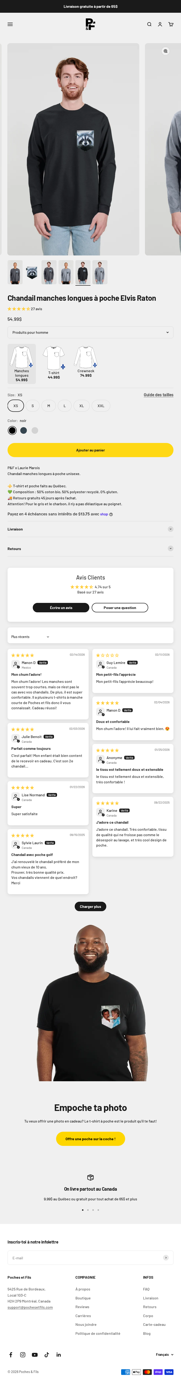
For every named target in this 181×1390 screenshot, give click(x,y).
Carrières (83, 1315)
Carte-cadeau (154, 1324)
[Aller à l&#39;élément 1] (15, 273)
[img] (22, 655)
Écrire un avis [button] (61, 607)
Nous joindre (86, 1324)
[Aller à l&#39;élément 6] (99, 273)
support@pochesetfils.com (30, 1307)
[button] (19, 308)
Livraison (150, 1298)
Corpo (148, 1315)
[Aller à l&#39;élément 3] (49, 273)
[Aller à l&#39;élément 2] (32, 273)
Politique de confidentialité (97, 1333)
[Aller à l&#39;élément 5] (82, 273)
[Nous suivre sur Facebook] (11, 1355)
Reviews (82, 1306)
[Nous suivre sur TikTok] (47, 1355)
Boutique (83, 1298)
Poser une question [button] (120, 607)
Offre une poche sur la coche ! (91, 1138)
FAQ (146, 1289)
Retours (149, 1306)
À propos (82, 1289)
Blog (147, 1333)
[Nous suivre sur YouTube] (35, 1355)
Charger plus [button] (90, 906)
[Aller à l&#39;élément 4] (66, 273)
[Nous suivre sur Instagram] (23, 1355)
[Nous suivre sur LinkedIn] (59, 1355)
